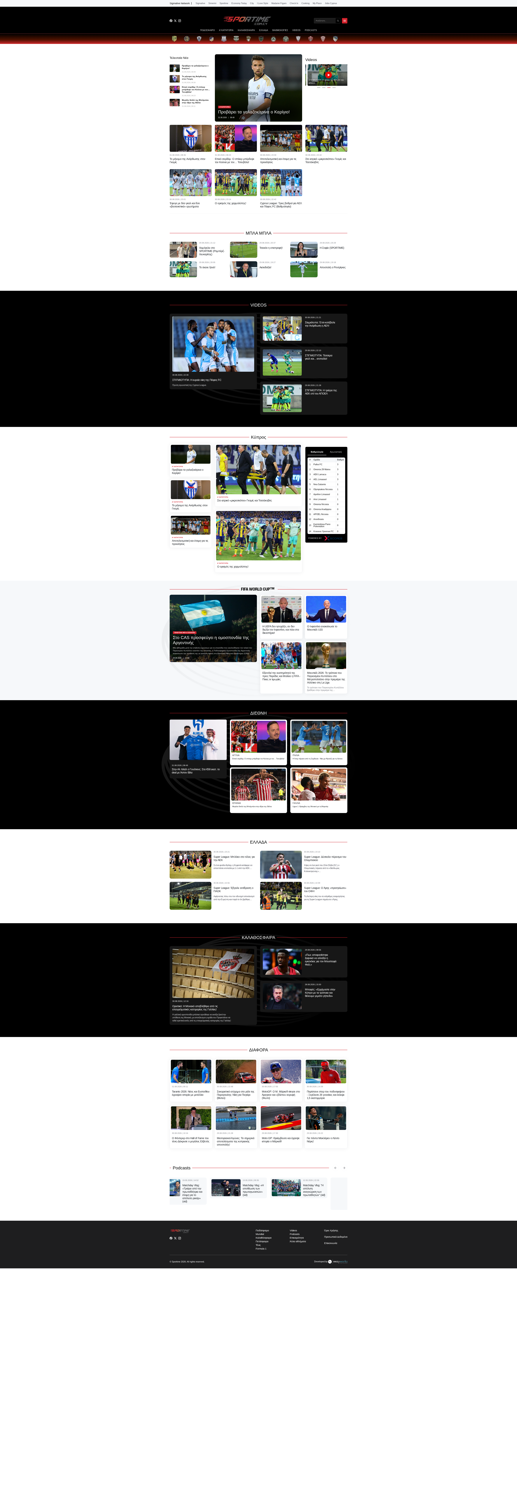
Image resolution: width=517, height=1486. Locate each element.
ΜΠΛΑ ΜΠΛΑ (258, 233)
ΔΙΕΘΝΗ (258, 713)
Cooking (305, 3)
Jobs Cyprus (331, 3)
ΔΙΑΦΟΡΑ (258, 1050)
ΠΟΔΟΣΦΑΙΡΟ (207, 30)
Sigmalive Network (180, 3)
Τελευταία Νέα (179, 58)
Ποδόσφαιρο (262, 1218)
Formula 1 (261, 1237)
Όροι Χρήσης (331, 1218)
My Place (317, 3)
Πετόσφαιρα (262, 1229)
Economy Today (239, 3)
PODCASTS (311, 30)
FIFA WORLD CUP (255, 589)
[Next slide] (344, 1168)
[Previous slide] (335, 1168)
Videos (293, 1218)
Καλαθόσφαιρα (263, 1226)
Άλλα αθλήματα (298, 1229)
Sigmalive (200, 3)
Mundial (260, 1222)
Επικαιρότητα (297, 1226)
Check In (294, 3)
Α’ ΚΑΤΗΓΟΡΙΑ (226, 30)
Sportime (224, 3)
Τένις (258, 1233)
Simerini (212, 3)
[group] (174, 39)
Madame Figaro (279, 3)
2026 (183, 1250)
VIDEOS (296, 30)
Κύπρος (258, 437)
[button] (318, 87)
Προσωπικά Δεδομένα (335, 1225)
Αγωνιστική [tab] (336, 452)
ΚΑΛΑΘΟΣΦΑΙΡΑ (246, 30)
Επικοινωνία (330, 1231)
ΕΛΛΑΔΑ (263, 30)
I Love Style (262, 3)
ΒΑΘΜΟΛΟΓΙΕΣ (280, 30)
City (252, 3)
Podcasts (182, 1168)
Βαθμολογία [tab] (317, 452)
